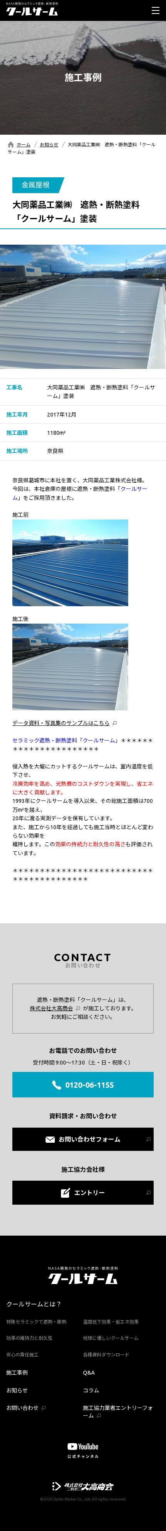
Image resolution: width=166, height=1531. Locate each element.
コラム (91, 1390)
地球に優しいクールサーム (111, 1338)
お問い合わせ (22, 1408)
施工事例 (17, 1373)
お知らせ (49, 144)
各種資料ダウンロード (106, 1354)
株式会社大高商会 (51, 1008)
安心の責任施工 (22, 1354)
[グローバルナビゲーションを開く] (155, 10)
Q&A (89, 1373)
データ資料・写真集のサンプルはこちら (61, 723)
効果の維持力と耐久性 (29, 1338)
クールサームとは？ (34, 1304)
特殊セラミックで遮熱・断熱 (36, 1321)
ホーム (23, 144)
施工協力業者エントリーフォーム (118, 1412)
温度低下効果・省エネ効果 (111, 1321)
